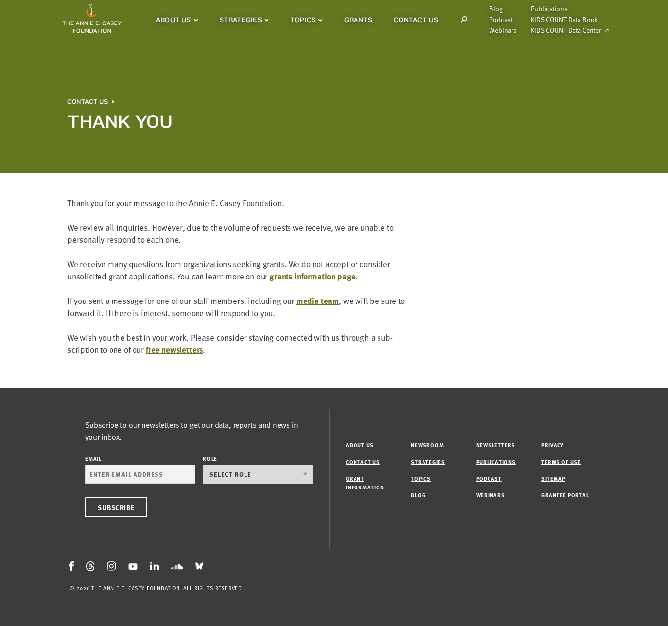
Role (210, 458)
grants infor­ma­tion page (312, 276)
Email (93, 458)
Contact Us (416, 19)
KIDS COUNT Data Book (564, 19)
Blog (495, 8)
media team (317, 301)
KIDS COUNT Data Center (566, 30)
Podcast (500, 19)
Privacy (552, 445)
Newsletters (495, 445)
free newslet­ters (174, 350)
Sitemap (553, 478)
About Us (173, 19)
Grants (358, 19)
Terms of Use (561, 462)
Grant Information (365, 482)
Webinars (503, 30)
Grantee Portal (565, 495)
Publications (549, 8)
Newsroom (427, 445)
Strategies (241, 19)
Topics (303, 19)
